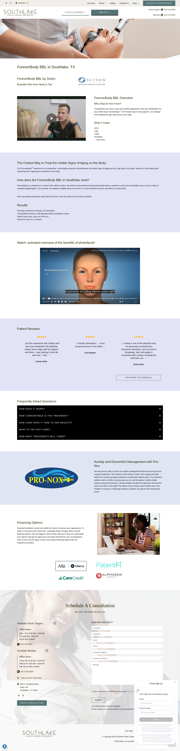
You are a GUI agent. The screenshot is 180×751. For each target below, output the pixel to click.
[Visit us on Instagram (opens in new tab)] (10, 3)
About (101, 3)
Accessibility (130, 741)
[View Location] (17, 2)
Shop (134, 3)
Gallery (113, 3)
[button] (105, 3)
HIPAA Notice (119, 741)
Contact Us (124, 3)
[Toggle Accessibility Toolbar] (4, 746)
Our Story (91, 3)
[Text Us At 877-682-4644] (29, 677)
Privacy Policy (131, 691)
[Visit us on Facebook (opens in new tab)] (6, 3)
